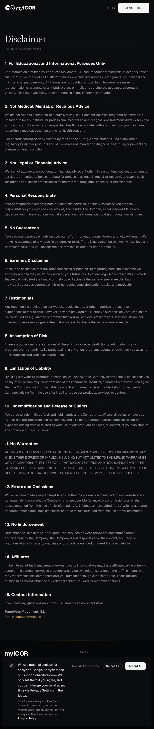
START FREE (134, 8)
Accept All (135, 666)
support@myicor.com (30, 617)
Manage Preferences (85, 666)
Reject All (112, 666)
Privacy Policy (27, 718)
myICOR (16, 653)
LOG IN (110, 8)
